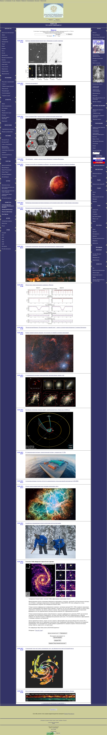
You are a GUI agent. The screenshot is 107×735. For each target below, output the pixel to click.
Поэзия (3, 53)
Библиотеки (95, 243)
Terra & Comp (38, 630)
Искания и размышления (7, 57)
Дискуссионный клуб (6, 165)
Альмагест (4, 152)
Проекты (95, 231)
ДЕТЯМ (8, 218)
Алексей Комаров (55, 727)
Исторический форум (6, 174)
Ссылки (57, 720)
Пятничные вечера (6, 185)
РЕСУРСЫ (99, 225)
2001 (3, 239)
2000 (3, 241)
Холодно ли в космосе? (31, 83)
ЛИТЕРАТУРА (8, 28)
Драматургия (5, 55)
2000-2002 (99, 65)
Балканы (3, 48)
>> (65, 703)
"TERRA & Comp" (97, 113)
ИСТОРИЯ (8, 135)
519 (61, 703)
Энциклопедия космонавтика (96, 87)
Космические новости (97, 84)
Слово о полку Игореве (7, 144)
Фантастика (4, 223)
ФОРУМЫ (8, 161)
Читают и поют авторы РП (98, 184)
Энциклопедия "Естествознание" (96, 90)
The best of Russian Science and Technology (98, 280)
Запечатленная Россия (7, 154)
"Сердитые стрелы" (6, 95)
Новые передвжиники (6, 106)
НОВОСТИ (99, 264)
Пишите (18, 0)
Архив (54, 720)
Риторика (4, 115)
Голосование (30, 0)
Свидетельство (51, 31)
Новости (23, 0)
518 (59, 703)
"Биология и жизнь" (97, 119)
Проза (3, 50)
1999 (3, 244)
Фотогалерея (4, 108)
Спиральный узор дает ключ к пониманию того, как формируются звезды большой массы (49, 648)
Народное (95, 199)
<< (42, 703)
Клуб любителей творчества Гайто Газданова (8, 191)
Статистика (60, 720)
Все (93, 268)
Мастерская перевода (6, 198)
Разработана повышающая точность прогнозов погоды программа (43, 523)
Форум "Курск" (5, 172)
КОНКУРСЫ (8, 202)
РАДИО (99, 180)
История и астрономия (98, 58)
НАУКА (99, 28)
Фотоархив (4, 246)
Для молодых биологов (99, 165)
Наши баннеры (96, 260)
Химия (94, 148)
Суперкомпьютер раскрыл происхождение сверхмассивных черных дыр (44, 375)
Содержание (8, 0)
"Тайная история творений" (8, 86)
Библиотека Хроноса (97, 173)
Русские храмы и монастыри (5, 118)
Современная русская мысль (8, 129)
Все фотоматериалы (6, 248)
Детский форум (5, 176)
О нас (13, 0)
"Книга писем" (5, 88)
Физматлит (95, 95)
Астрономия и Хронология (8, 150)
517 (57, 703)
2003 (3, 235)
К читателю (4, 37)
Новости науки (96, 272)
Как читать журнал (97, 216)
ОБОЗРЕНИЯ (8, 77)
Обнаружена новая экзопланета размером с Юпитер (39, 285)
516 (54, 703)
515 (52, 703)
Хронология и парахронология (5, 147)
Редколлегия (95, 209)
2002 (3, 237)
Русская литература (97, 150)
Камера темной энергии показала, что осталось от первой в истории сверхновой (47, 332)
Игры (94, 194)
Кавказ (3, 46)
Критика (4, 59)
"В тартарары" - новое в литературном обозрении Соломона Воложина (44, 159)
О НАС (98, 205)
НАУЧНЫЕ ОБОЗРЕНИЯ (99, 105)
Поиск (94, 229)
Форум (3, 225)
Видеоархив (4, 121)
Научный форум (5, 167)
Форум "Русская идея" (7, 169)
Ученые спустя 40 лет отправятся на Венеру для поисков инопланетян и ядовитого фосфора (50, 164)
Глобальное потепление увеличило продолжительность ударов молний (44, 246)
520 (63, 703)
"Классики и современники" (8, 81)
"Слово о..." (4, 84)
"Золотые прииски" (6, 93)
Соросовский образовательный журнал (98, 134)
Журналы (95, 236)
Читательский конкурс (7, 211)
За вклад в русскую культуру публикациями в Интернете (8, 206)
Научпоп (95, 176)
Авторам (95, 211)
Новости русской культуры (8, 32)
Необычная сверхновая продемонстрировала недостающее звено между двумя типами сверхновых (51, 202)
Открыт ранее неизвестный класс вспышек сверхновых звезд (41, 486)
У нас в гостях (5, 66)
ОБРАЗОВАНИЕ (99, 123)
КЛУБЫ (8, 180)
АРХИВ (8, 229)
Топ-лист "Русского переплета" (97, 254)
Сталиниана (4, 157)
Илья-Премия (5, 214)
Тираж (94, 221)
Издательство (5, 68)
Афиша (3, 34)
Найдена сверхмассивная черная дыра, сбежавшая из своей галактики (44, 40)
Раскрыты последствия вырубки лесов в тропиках (38, 208)
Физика (94, 145)
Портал (2, 0)
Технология (95, 143)
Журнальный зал (5, 73)
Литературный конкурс (7, 209)
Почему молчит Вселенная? (99, 37)
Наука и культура (96, 63)
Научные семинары (97, 101)
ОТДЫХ (99, 188)
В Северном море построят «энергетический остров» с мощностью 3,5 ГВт (45, 452)
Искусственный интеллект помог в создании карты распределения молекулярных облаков (49, 691)
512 (46, 703)
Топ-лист (37, 0)
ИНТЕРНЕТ (99, 249)
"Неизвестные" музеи (6, 112)
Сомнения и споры (6, 62)
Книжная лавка (5, 71)
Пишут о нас (95, 218)
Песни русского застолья (98, 196)
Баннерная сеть (96, 257)
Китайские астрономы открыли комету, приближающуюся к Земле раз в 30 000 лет (47, 409)
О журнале (95, 214)
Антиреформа (96, 130)
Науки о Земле (96, 139)
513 (48, 703)
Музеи (94, 192)
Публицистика (5, 41)
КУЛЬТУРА (8, 99)
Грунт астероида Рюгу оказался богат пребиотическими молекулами (43, 116)
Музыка (3, 110)
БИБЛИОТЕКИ (99, 169)
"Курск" (3, 44)
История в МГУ (5, 142)
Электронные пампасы (7, 221)
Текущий (4, 232)
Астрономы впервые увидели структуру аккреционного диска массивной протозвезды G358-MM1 (51, 481)
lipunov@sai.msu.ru (69, 713)
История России (5, 139)
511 (44, 703)
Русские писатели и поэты (98, 238)
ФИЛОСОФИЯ (8, 125)
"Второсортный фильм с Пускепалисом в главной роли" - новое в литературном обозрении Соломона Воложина (55, 327)
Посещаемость (96, 233)
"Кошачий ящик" (5, 90)
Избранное (95, 240)
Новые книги (4, 64)
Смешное (95, 201)
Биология (95, 136)
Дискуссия (43, 0)
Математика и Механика (98, 141)
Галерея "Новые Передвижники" (53, 722)
